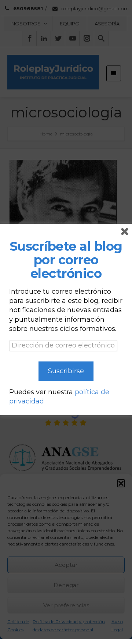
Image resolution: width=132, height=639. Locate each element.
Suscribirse (66, 371)
